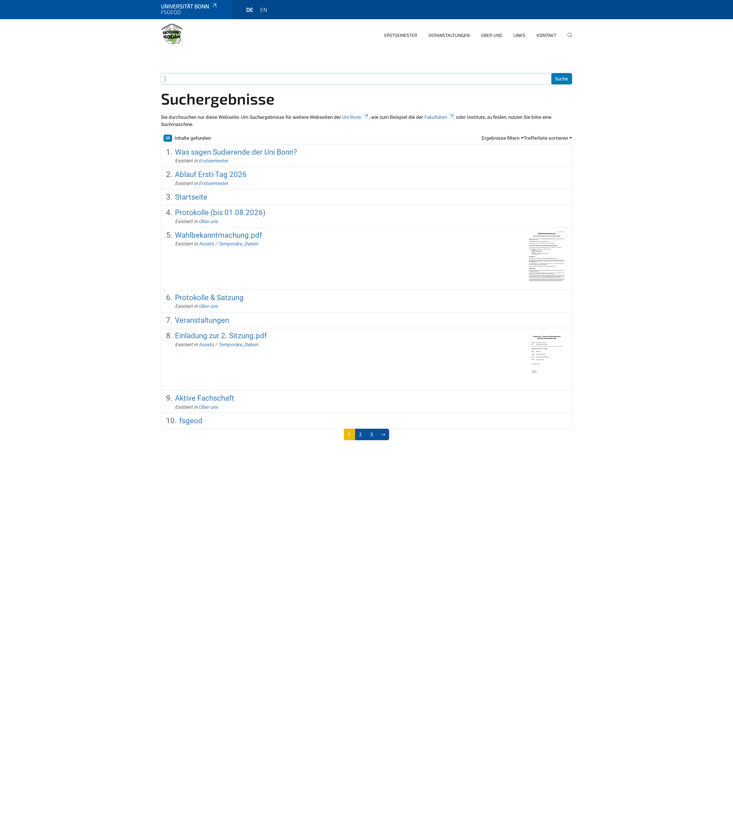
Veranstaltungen (449, 35)
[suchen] (567, 39)
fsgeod (190, 420)
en (263, 9)
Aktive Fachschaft (204, 398)
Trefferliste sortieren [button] (546, 138)
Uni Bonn (351, 117)
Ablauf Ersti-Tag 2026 (211, 174)
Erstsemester (400, 35)
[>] (383, 434)
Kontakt (546, 35)
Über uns (491, 35)
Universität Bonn (185, 6)
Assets (206, 244)
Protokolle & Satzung (209, 297)
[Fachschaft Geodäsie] (172, 34)
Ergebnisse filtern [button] (500, 138)
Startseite (191, 197)
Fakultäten (435, 117)
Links (519, 35)
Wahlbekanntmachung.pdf (218, 235)
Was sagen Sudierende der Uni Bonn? (236, 152)
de (249, 9)
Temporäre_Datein (238, 244)
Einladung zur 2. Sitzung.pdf (221, 335)
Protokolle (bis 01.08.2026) (220, 212)
